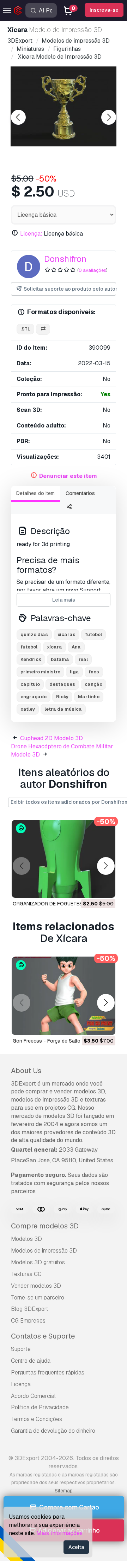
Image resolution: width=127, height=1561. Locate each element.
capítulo (30, 684)
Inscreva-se (104, 10)
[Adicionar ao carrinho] (90, 888)
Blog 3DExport (29, 1309)
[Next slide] (108, 117)
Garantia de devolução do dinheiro (53, 1430)
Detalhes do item (35, 493)
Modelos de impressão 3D (44, 1250)
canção (93, 684)
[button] (105, 866)
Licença (21, 1384)
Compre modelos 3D (45, 1226)
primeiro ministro (40, 672)
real (83, 659)
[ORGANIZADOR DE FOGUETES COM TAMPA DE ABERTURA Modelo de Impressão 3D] (63, 859)
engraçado (33, 697)
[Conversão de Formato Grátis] (43, 329)
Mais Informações (59, 1533)
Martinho (88, 697)
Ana (76, 647)
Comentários (80, 493)
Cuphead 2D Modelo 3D (51, 738)
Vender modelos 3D (36, 1286)
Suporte (21, 1349)
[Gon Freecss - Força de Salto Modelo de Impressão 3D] (63, 996)
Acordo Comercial (33, 1396)
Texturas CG (26, 1274)
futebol (93, 634)
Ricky (62, 697)
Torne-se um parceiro (37, 1297)
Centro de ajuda (30, 1360)
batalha (60, 659)
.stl (25, 329)
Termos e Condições (36, 1419)
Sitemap (64, 1490)
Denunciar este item (68, 476)
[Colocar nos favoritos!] (105, 888)
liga (74, 672)
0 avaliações (92, 270)
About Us (26, 1070)
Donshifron (65, 258)
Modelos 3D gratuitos (38, 1262)
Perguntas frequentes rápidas (47, 1372)
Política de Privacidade (40, 1407)
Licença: (31, 233)
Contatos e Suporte (43, 1336)
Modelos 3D (26, 1239)
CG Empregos (28, 1320)
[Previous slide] (18, 117)
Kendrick (30, 659)
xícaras (66, 634)
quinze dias (34, 634)
